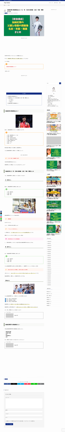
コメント (7, 397)
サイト (6, 417)
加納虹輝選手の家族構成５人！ (13, 103)
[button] (7, 384)
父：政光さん (11, 99)
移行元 (49, 301)
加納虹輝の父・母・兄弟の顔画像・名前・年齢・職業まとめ (18, 97)
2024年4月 (49, 261)
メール (6, 413)
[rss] (59, 0)
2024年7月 (49, 255)
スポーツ (50, 293)
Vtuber (49, 291)
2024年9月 (49, 251)
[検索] (60, 0)
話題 (49, 305)
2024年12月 (49, 245)
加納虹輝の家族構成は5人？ (13, 96)
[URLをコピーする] (41, 384)
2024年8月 (49, 253)
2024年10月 (49, 249)
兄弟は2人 (10, 101)
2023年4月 (49, 284)
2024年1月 (49, 267)
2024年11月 (49, 247)
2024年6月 (49, 257)
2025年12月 (49, 241)
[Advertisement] (24, 45)
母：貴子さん (11, 100)
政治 (49, 297)
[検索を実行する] (60, 83)
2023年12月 (49, 269)
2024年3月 (49, 263)
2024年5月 (49, 259)
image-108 (16, 315)
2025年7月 (49, 243)
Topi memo (7, 2)
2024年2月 (49, 265)
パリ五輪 (50, 295)
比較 (49, 299)
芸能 (49, 303)
